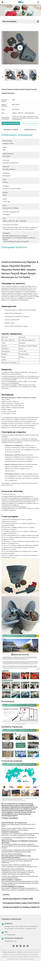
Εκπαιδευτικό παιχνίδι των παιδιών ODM (18, 899)
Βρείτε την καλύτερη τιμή (10, 123)
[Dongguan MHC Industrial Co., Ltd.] (21, 2)
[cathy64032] (27, 946)
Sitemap (19, 952)
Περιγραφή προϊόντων (30, 129)
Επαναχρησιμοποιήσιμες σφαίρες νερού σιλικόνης (21, 903)
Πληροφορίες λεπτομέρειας (11, 129)
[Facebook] (17, 946)
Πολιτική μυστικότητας (9, 952)
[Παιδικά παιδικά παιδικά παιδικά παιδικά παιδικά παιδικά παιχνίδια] (20, 47)
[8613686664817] (24, 946)
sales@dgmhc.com (10, 941)
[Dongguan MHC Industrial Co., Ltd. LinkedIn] (20, 946)
